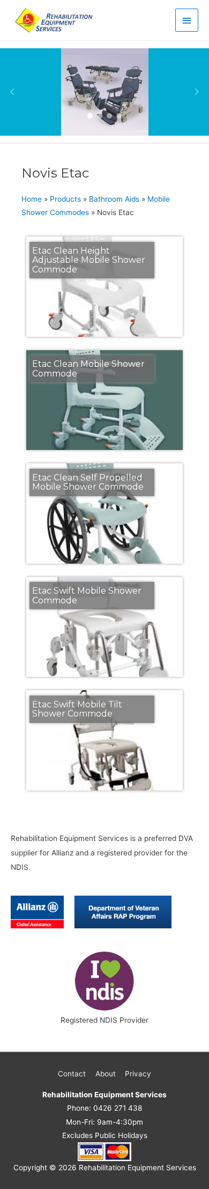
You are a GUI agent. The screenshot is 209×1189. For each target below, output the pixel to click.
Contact (72, 1073)
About (105, 1073)
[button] (12, 91)
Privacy (138, 1073)
